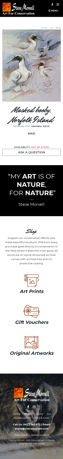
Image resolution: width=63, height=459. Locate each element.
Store (39, 413)
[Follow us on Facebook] (52, 4)
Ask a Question (31, 152)
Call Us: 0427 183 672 (26, 424)
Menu (54, 10)
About (28, 413)
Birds (58, 28)
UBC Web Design (36, 443)
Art (51, 28)
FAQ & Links (42, 417)
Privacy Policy (20, 435)
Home (44, 28)
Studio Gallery (22, 417)
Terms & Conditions (40, 435)
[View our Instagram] (58, 4)
